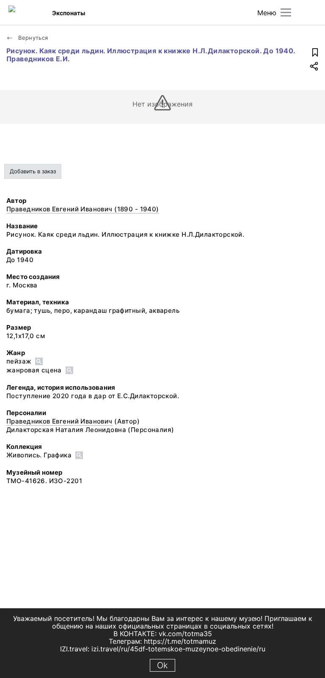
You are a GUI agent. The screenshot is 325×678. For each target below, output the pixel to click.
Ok (162, 665)
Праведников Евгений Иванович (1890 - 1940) (82, 209)
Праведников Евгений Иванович (59, 421)
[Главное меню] (285, 12)
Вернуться (32, 37)
